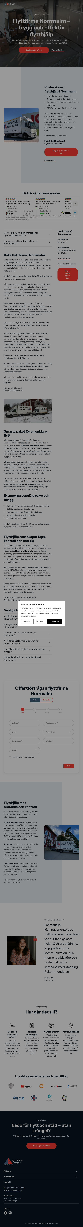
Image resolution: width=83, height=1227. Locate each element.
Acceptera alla (54, 621)
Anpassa (27, 621)
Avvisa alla (39, 621)
